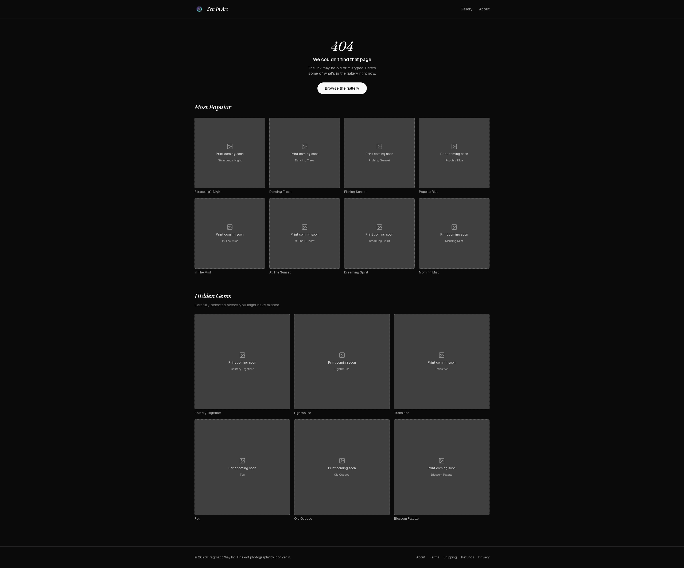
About (484, 9)
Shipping (450, 557)
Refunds (467, 557)
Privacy (483, 557)
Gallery (467, 9)
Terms (434, 557)
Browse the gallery (342, 88)
